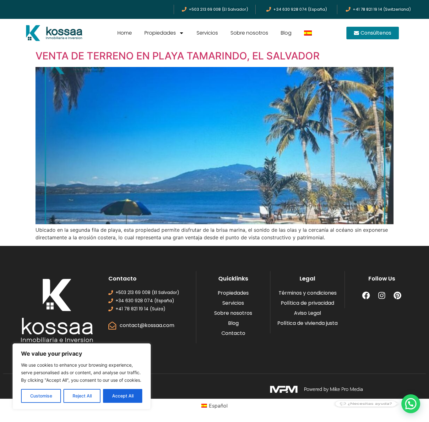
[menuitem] (308, 33)
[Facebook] (366, 295)
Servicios (207, 32)
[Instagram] (381, 295)
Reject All (82, 395)
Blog (286, 32)
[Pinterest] (397, 295)
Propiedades (160, 32)
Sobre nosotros (249, 32)
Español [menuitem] (218, 406)
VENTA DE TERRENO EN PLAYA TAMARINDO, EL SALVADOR (177, 56)
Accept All (122, 395)
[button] (410, 403)
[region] (82, 376)
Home (124, 32)
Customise (41, 395)
